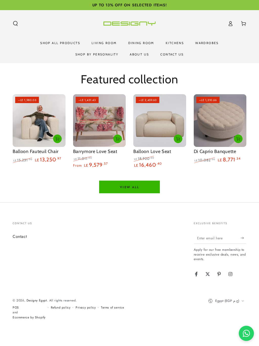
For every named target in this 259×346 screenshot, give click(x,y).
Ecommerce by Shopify (29, 317)
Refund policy (61, 307)
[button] (15, 23)
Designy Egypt (37, 300)
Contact (20, 236)
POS (16, 307)
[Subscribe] (243, 237)
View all (129, 187)
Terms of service (112, 307)
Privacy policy (86, 307)
